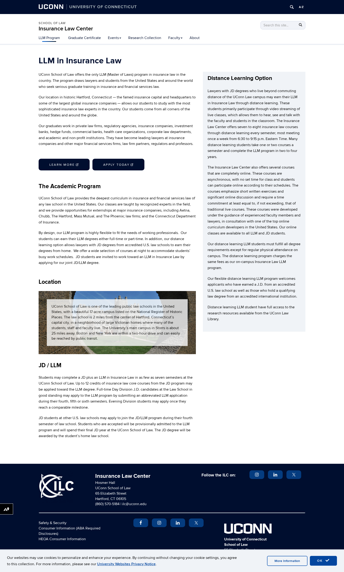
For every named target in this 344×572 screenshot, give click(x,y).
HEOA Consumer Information (62, 539)
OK (320, 561)
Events (113, 38)
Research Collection (144, 38)
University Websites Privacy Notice (126, 564)
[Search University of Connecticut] (292, 7)
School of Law (52, 23)
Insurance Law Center (66, 28)
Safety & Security (52, 523)
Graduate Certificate (84, 38)
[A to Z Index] (301, 7)
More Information (287, 561)
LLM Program (49, 38)
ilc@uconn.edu (134, 504)
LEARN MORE (62, 165)
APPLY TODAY (116, 165)
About (195, 38)
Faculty (174, 38)
